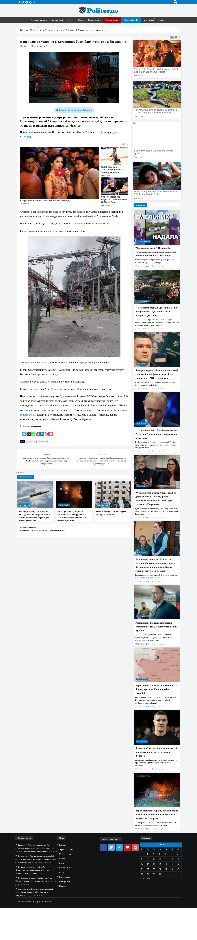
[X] (29, 432)
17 (160, 864)
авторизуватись (59, 530)
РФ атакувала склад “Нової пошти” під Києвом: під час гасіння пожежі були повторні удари (35, 881)
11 (166, 859)
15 (148, 864)
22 (148, 869)
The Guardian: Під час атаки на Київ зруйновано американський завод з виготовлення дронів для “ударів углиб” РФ (34, 516)
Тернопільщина (39, 19)
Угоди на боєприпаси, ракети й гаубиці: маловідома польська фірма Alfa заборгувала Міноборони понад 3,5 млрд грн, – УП (101, 460)
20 (178, 864)
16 (154, 864)
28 (142, 874)
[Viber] (38, 432)
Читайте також (25, 476)
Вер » (148, 878)
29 (148, 874)
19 (172, 864)
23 (154, 869)
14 (142, 864)
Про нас (162, 19)
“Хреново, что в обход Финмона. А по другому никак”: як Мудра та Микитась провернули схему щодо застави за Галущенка (155, 498)
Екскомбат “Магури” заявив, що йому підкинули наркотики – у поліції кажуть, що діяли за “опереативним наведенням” (34, 848)
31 (160, 874)
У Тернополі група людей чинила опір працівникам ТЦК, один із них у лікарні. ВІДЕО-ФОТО (156, 311)
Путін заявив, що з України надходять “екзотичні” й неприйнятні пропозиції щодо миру (156, 433)
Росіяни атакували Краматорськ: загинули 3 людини (111, 513)
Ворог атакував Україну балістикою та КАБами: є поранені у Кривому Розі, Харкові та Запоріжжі (156, 814)
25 (166, 869)
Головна (62, 844)
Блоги (81, 19)
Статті (71, 19)
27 (178, 869)
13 (178, 859)
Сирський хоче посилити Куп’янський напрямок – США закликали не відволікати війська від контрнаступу (46, 460)
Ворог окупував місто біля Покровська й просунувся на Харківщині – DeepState (156, 689)
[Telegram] (24, 432)
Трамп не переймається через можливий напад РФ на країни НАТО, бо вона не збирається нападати (34, 892)
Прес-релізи (148, 19)
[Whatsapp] (33, 432)
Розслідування (112, 19)
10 (160, 859)
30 (154, 874)
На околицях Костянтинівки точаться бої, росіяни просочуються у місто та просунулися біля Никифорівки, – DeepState (35, 859)
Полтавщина (44, 441)
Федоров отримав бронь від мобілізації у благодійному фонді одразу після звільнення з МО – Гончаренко (156, 374)
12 (172, 859)
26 (172, 869)
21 (142, 869)
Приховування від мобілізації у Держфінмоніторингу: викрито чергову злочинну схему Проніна (32, 870)
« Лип (142, 878)
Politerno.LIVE (131, 19)
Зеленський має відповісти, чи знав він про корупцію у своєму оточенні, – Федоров (156, 751)
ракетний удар (31, 441)
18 (166, 864)
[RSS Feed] (51, 432)
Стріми (62, 872)
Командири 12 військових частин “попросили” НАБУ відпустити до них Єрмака (156, 626)
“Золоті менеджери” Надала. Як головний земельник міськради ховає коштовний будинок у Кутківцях (155, 251)
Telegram (27, 136)
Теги (23, 441)
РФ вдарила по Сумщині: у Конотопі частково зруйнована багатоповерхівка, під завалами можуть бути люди (72, 516)
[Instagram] (47, 432)
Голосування (94, 19)
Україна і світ (57, 19)
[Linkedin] (42, 432)
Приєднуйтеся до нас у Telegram (75, 110)
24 (160, 869)
